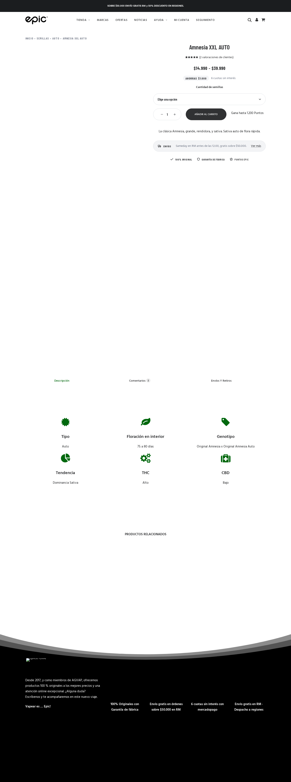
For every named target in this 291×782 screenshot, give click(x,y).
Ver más (256, 146)
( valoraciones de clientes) (216, 57)
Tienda (81, 20)
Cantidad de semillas (209, 87)
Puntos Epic (242, 159)
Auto (55, 38)
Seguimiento (205, 20)
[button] (161, 114)
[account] (257, 20)
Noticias (140, 20)
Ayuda (159, 20)
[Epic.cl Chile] (36, 20)
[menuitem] (83, 20)
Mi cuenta (181, 20)
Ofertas (121, 20)
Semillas (43, 38)
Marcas (103, 20)
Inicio (29, 38)
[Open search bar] (250, 20)
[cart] (263, 20)
